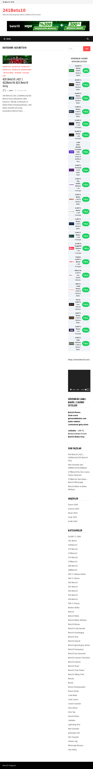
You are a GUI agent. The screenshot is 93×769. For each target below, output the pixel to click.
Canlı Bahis (72, 695)
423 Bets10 (7, 70)
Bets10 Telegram (9, 765)
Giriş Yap (71, 712)
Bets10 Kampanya (75, 649)
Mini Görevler (73, 728)
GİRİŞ (86, 70)
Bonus (70, 682)
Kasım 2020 (73, 504)
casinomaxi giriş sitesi (78, 424)
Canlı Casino (73, 699)
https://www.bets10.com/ (79, 359)
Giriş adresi (72, 707)
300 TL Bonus (74, 578)
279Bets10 (72, 561)
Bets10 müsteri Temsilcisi (79, 657)
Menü (8, 39)
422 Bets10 (25, 67)
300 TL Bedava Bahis (77, 574)
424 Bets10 (16, 70)
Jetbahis (17, 73)
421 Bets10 (16, 67)
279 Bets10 (73, 557)
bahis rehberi (74, 421)
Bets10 (71, 611)
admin (11, 90)
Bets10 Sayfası (74, 661)
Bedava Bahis (26, 70)
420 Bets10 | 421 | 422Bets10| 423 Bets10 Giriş (15, 83)
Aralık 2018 (72, 521)
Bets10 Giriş (8, 73)
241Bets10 (14, 10)
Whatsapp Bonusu (75, 745)
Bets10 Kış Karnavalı (76, 653)
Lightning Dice (74, 724)
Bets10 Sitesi (73, 666)
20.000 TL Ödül (74, 536)
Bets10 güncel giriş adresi (79, 645)
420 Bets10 (7, 67)
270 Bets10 (73, 549)
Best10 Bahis (74, 436)
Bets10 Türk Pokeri (76, 670)
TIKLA (85, 84)
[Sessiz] (86, 390)
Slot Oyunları (73, 737)
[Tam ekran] (88, 390)
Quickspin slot (74, 733)
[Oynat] (71, 390)
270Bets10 (72, 553)
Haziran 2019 (73, 508)
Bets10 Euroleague (76, 632)
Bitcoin (71, 678)
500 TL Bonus (74, 603)
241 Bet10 (72, 540)
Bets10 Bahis (73, 616)
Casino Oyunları (74, 703)
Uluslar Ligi (72, 741)
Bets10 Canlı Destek (76, 628)
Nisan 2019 (72, 513)
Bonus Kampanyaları (76, 687)
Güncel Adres (73, 716)
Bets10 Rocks (74, 412)
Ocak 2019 (72, 517)
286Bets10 (72, 570)
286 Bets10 (73, 565)
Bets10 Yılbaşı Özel (76, 674)
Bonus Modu (73, 691)
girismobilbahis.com (77, 418)
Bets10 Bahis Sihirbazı (77, 620)
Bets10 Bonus (74, 624)
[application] (79, 381)
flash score (73, 415)
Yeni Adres (72, 749)
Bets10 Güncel (74, 641)
